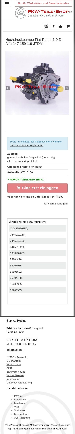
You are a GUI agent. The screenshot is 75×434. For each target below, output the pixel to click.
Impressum (13, 378)
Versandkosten (15, 375)
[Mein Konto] (53, 26)
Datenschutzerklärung (19, 382)
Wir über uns (14, 364)
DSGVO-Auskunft (17, 357)
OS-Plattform (14, 360)
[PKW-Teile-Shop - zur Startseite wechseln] (43, 13)
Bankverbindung (16, 371)
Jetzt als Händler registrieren (26, 145)
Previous (8, 88)
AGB (9, 368)
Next (66, 88)
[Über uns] (46, 26)
